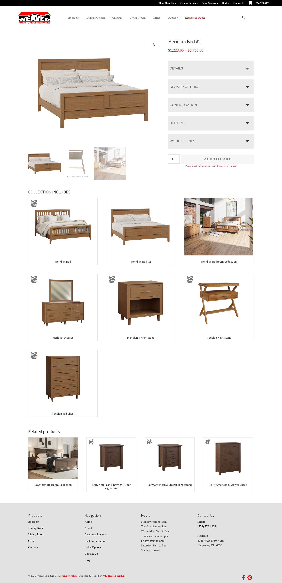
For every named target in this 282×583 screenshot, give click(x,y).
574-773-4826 (262, 3)
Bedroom (73, 17)
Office (156, 17)
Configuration (183, 105)
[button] (153, 44)
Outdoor (173, 17)
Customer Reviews (96, 534)
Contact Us (238, 3)
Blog (87, 560)
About (88, 528)
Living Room (138, 17)
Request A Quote (195, 17)
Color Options (209, 3)
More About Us (166, 3)
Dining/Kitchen (95, 17)
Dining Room (36, 528)
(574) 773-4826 (206, 526)
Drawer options (184, 87)
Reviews (226, 3)
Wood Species (182, 141)
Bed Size (177, 123)
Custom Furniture (189, 3)
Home (88, 521)
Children (117, 17)
